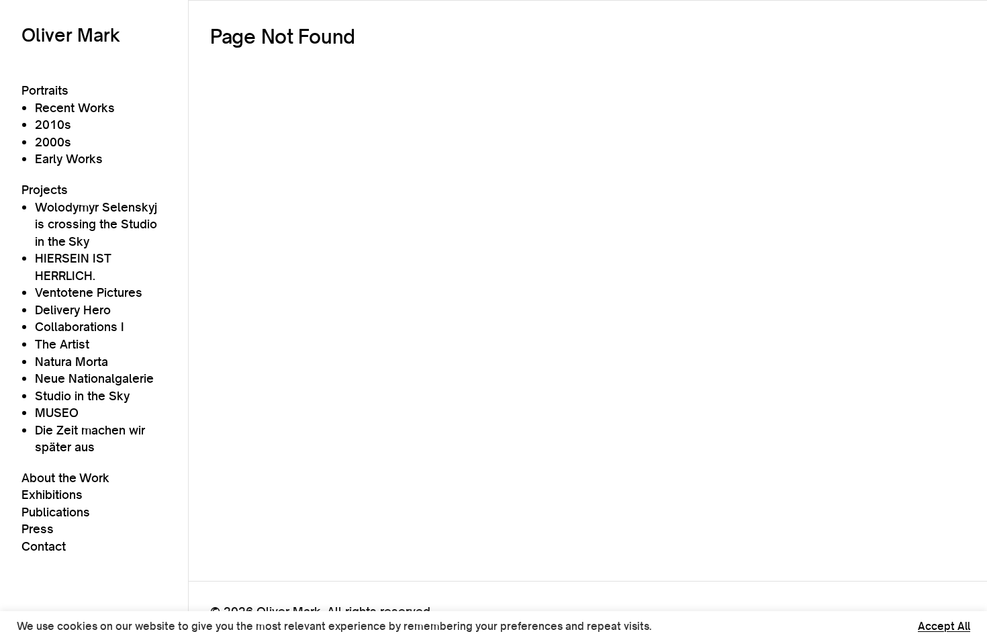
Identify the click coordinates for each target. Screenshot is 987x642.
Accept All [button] (944, 627)
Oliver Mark (70, 35)
